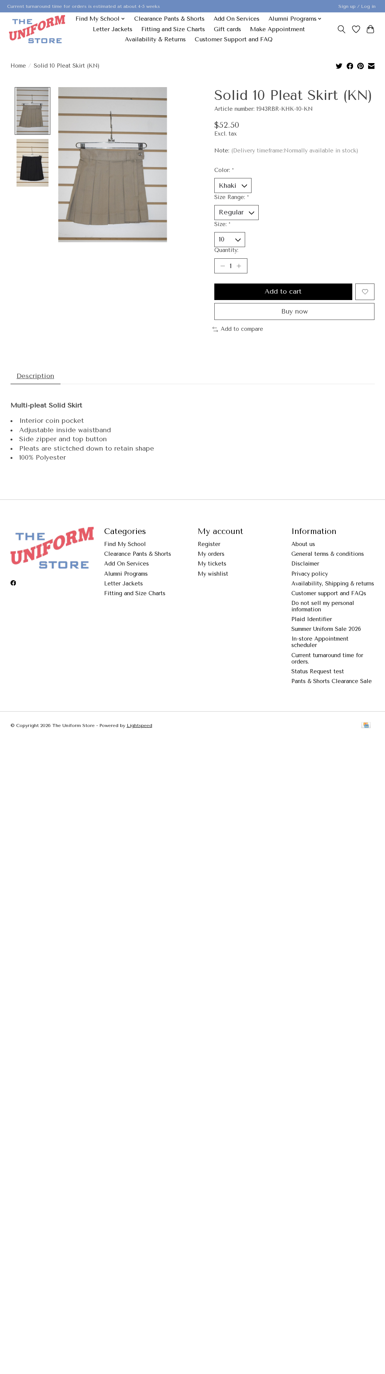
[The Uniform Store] (37, 29)
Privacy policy (309, 574)
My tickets (212, 564)
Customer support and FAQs (328, 593)
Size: (222, 224)
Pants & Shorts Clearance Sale (331, 681)
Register (209, 544)
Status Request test (317, 671)
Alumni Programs (126, 574)
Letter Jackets (112, 29)
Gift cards (227, 29)
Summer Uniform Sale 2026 (326, 629)
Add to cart (283, 291)
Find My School (125, 544)
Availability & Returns (155, 39)
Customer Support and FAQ (234, 39)
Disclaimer (305, 564)
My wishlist (213, 574)
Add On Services (236, 18)
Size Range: (231, 197)
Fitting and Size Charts (173, 29)
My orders (211, 554)
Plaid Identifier (311, 619)
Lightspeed (139, 725)
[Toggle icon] (341, 29)
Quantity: (226, 250)
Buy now (294, 311)
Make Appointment (277, 29)
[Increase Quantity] (238, 266)
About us (303, 544)
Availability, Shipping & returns (332, 584)
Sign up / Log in (357, 6)
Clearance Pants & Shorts (169, 18)
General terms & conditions (327, 554)
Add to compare (242, 329)
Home (18, 66)
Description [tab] (35, 376)
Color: (224, 170)
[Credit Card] (366, 725)
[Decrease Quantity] (222, 266)
